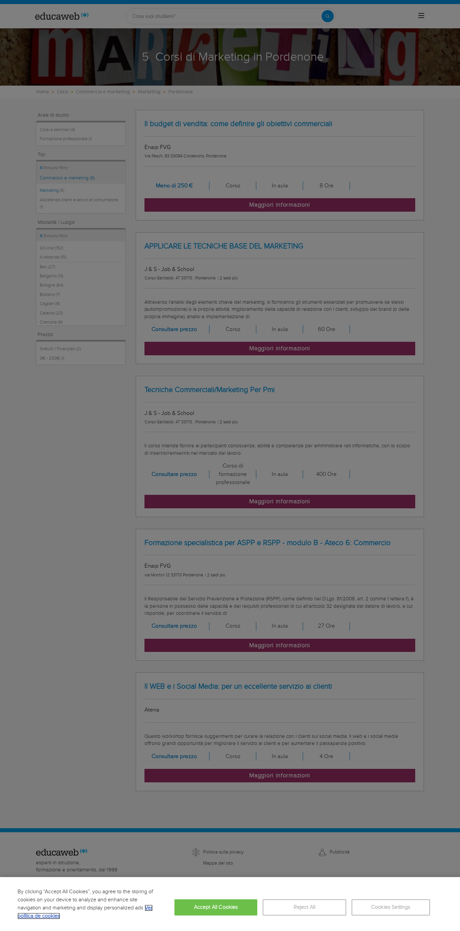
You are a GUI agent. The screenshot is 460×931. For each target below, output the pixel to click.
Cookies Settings (390, 907)
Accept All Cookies (216, 907)
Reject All (305, 907)
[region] (230, 904)
